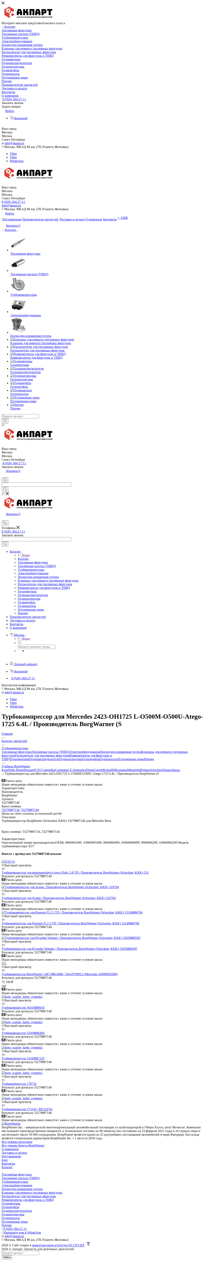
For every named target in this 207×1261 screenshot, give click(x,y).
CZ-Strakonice (77, 770)
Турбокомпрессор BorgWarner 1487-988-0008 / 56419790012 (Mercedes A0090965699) (60, 974)
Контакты (8, 1163)
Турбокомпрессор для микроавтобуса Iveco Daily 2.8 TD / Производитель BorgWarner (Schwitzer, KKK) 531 (75, 872)
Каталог (23, 558)
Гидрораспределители (44, 759)
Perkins (145, 770)
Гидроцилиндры (70, 759)
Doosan (29, 770)
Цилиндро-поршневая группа (121, 752)
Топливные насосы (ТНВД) (51, 752)
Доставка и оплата (14, 1152)
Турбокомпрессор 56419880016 (23, 1007)
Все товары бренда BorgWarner (23, 1145)
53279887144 (30, 810)
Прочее (149, 759)
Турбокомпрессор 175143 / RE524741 (27, 1109)
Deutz (90, 770)
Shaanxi (168, 770)
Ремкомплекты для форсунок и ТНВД (28, 1200)
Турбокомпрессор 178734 (19, 1083)
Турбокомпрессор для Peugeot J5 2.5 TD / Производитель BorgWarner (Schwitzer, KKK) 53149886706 (70, 923)
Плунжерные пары (131, 759)
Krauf (5, 770)
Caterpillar (48, 770)
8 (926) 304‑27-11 (14, 99)
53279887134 (10, 810)
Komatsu (121, 770)
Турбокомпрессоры (15, 1181)
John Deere (16, 770)
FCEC (38, 770)
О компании (10, 1149)
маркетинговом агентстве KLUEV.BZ (58, 1245)
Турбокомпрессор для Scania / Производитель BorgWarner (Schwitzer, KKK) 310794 (59, 898)
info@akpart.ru (14, 143)
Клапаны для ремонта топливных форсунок (32, 1192)
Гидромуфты (91, 759)
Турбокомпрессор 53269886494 (23, 1033)
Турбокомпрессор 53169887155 (23, 1058)
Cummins (61, 770)
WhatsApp (16, 161)
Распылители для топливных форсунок (42, 755)
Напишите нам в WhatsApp (22, 1232)
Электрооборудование (85, 752)
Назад (26, 555)
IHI (113, 770)
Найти (7, 1257)
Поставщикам (11, 1156)
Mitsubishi (133, 770)
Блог (5, 1160)
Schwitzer (156, 770)
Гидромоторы (19, 759)
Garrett (98, 770)
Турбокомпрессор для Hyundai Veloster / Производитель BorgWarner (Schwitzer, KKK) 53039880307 (69, 948)
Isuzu (176, 770)
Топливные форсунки (17, 752)
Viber (13, 153)
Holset (107, 770)
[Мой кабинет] (3, 475)
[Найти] (5, 421)
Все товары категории (17, 1142)
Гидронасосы (109, 759)
